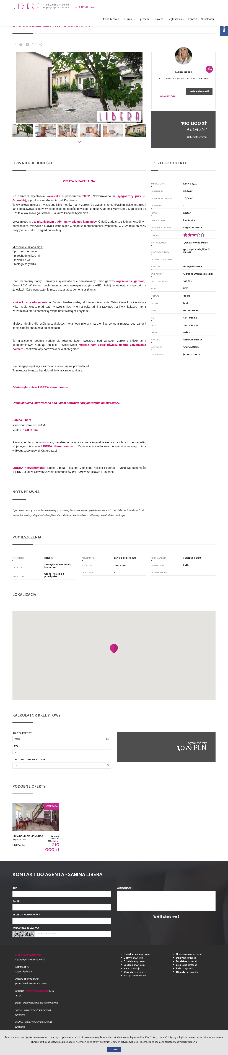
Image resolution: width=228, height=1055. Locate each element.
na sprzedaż (189, 954)
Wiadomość (124, 888)
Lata (15, 746)
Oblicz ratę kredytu (197, 137)
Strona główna (110, 19)
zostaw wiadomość (199, 91)
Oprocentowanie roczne (29, 760)
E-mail (16, 901)
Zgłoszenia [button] (176, 19)
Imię (14, 888)
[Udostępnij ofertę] (40, 45)
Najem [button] (159, 19)
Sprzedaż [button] (144, 19)
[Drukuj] (20, 45)
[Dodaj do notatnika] (34, 45)
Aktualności (207, 19)
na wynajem (137, 954)
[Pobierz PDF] (27, 45)
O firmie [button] (128, 19)
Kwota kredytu (22, 733)
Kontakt (192, 19)
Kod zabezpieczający (25, 928)
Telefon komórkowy (26, 915)
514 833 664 (168, 96)
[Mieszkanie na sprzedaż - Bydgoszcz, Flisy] (35, 827)
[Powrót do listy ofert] (14, 45)
